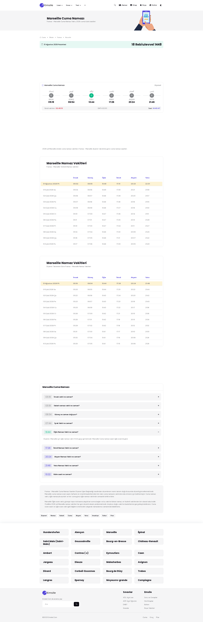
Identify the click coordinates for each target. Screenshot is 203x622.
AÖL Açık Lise (128, 597)
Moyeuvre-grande (116, 580)
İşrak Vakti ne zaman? (59, 423)
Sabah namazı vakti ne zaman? (62, 405)
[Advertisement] (101, 64)
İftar (112, 516)
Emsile (50, 617)
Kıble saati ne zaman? (58, 474)
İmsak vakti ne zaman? (59, 396)
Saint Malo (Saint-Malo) (53, 543)
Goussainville (82, 541)
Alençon (79, 532)
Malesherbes (113, 562)
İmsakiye (95, 516)
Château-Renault (148, 541)
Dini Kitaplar (148, 601)
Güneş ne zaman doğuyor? (61, 414)
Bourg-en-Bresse (116, 541)
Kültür (154, 5)
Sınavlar (126, 608)
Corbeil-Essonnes (85, 571)
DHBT (125, 604)
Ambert (47, 553)
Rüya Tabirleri (149, 608)
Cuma (43, 37)
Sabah (61, 516)
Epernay (79, 580)
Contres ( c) (81, 553)
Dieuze (78, 562)
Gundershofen (51, 532)
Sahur (104, 516)
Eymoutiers (112, 553)
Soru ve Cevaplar (150, 597)
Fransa (59, 37)
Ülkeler (51, 37)
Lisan (59, 5)
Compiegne (144, 580)
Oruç (152, 617)
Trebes (142, 571)
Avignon (142, 562)
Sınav (68, 5)
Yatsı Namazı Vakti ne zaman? (62, 465)
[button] (115, 5)
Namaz (124, 5)
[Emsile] (46, 5)
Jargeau (48, 562)
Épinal (141, 532)
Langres (47, 580)
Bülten (146, 604)
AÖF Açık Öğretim (130, 601)
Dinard (47, 571)
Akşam (78, 516)
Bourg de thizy (114, 571)
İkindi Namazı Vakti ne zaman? (62, 448)
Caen (141, 553)
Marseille (111, 532)
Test (77, 5)
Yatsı (86, 516)
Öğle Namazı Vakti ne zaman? (61, 432)
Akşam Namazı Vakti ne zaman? (63, 456)
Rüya (144, 5)
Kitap (135, 5)
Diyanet (44, 516)
